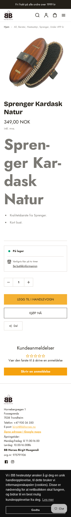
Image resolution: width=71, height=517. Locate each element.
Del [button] (16, 326)
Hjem (6, 27)
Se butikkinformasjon (25, 266)
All (15, 27)
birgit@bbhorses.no (24, 427)
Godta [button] (35, 509)
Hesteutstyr (32, 27)
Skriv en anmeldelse (35, 371)
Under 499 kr (57, 27)
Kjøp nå (35, 313)
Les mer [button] (48, 499)
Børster (21, 27)
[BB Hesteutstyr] (28, 399)
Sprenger (44, 27)
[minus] (8, 282)
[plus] (28, 282)
